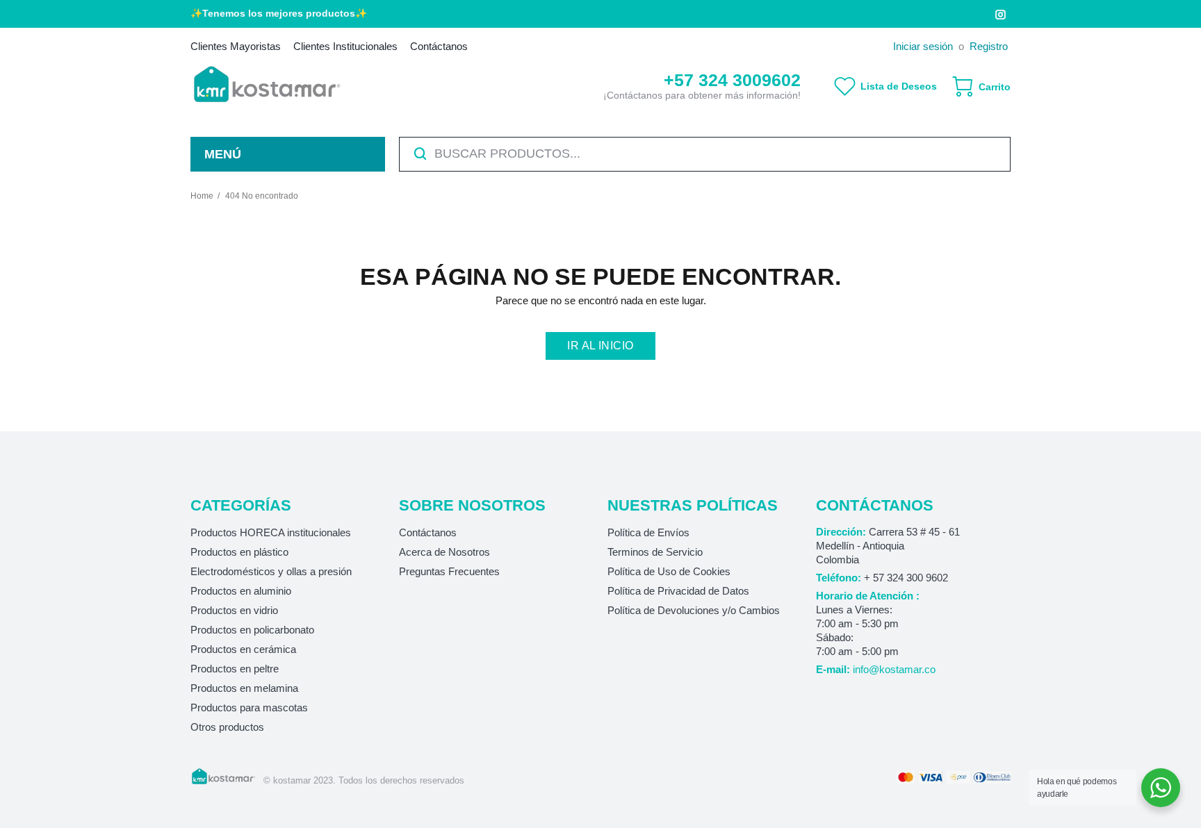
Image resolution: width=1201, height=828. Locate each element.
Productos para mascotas (249, 707)
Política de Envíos (648, 532)
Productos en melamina (244, 688)
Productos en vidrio (234, 610)
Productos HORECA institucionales (270, 532)
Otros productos (227, 727)
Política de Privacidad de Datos (678, 591)
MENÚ (222, 154)
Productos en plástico (239, 552)
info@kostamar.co (894, 669)
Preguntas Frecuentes (449, 571)
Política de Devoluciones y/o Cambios (693, 610)
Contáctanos (428, 532)
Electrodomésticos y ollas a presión (271, 571)
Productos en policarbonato (252, 630)
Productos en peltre (234, 668)
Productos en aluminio (240, 591)
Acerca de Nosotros (444, 552)
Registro (989, 46)
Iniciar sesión (923, 46)
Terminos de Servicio (655, 552)
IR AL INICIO (600, 345)
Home (201, 196)
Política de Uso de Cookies (668, 571)
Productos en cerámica (243, 649)
